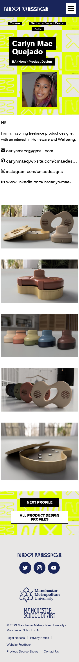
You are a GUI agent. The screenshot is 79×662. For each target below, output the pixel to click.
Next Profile (39, 502)
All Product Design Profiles (39, 517)
